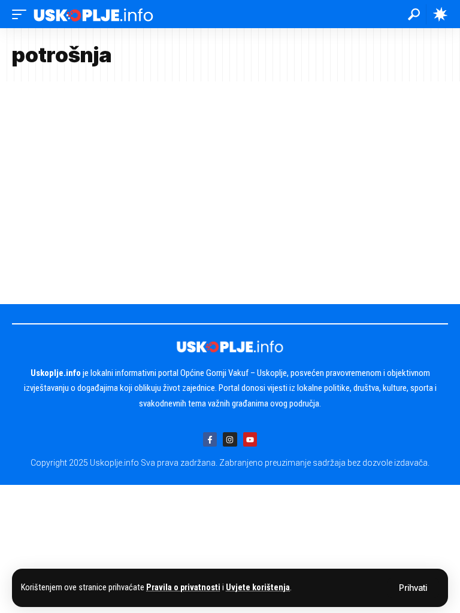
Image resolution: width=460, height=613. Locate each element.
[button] (413, 588)
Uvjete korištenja (258, 587)
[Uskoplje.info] (93, 14)
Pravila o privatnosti (183, 587)
